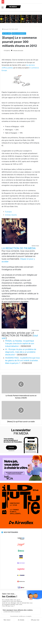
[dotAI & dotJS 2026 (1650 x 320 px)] (21, 19)
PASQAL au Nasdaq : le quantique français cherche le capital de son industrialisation (19, 343)
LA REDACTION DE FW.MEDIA (19, 248)
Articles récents (11, 215)
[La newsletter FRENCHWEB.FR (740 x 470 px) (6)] (21, 452)
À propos (8, 212)
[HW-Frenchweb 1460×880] (21, 480)
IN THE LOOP (13, 29)
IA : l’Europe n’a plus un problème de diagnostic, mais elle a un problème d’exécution (20, 352)
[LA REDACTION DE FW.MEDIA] (14, 243)
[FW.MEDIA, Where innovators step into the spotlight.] (13, 7)
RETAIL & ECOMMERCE (18, 33)
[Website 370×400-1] (21, 528)
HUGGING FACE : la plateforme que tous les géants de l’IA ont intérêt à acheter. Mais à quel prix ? (22, 360)
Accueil (5, 29)
